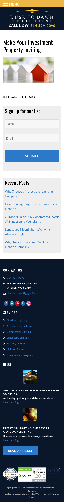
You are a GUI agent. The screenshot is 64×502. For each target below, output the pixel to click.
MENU (14, 4)
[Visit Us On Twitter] (12, 305)
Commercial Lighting (19, 331)
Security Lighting (16, 343)
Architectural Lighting (19, 325)
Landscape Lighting (18, 337)
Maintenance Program (20, 355)
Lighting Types (15, 349)
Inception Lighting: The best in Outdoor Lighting (26, 430)
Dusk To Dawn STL (32, 16)
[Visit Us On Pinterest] (17, 305)
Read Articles (20, 450)
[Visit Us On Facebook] (6, 305)
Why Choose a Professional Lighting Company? (31, 392)
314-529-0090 (42, 25)
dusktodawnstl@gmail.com (23, 293)
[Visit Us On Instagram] (28, 305)
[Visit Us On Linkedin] (23, 305)
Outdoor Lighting (17, 320)
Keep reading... (19, 402)
